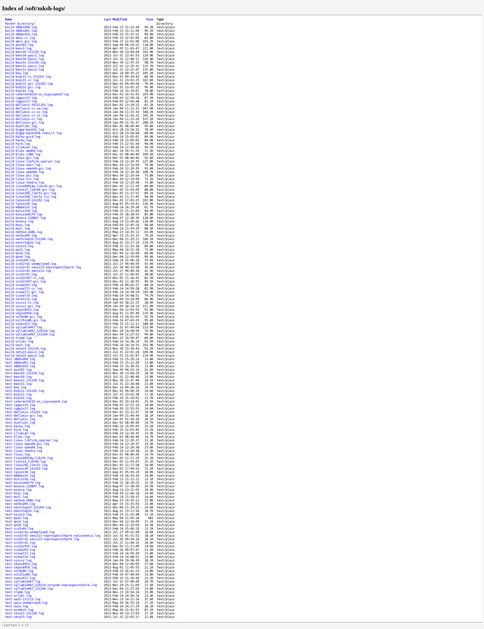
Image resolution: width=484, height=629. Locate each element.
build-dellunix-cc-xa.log (26, 108)
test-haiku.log (17, 426)
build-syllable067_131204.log (29, 334)
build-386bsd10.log (21, 34)
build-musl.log (17, 228)
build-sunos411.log (21, 324)
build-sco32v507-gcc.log (25, 281)
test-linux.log (17, 454)
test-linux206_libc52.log (26, 465)
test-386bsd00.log (20, 359)
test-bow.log (15, 387)
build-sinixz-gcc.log (22, 306)
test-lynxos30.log (20, 472)
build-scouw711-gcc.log (24, 292)
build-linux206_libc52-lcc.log (30, 196)
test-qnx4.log (16, 521)
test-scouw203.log (20, 550)
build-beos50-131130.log (25, 52)
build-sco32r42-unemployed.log (30, 264)
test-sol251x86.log (21, 574)
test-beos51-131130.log (24, 380)
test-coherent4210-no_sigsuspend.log (36, 401)
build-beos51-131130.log (25, 62)
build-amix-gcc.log (21, 41)
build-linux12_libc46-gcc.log (29, 189)
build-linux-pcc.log (22, 175)
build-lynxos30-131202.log (27, 200)
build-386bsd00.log (21, 27)
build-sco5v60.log (20, 260)
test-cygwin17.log (20, 408)
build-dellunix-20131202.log (29, 105)
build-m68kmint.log (21, 207)
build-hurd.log (17, 144)
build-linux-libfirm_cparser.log (32, 161)
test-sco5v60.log (19, 528)
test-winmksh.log (19, 610)
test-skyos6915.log (21, 564)
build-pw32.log (17, 249)
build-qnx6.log (17, 257)
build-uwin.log (17, 345)
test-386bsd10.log (20, 366)
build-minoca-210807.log (25, 218)
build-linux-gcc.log (22, 158)
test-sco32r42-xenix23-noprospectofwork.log (42, 539)
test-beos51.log (18, 384)
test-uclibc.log (18, 595)
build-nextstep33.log (22, 242)
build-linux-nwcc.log (22, 165)
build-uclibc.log (19, 341)
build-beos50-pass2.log (24, 59)
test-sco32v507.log (21, 546)
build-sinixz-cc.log (22, 302)
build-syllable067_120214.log (29, 331)
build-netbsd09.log (21, 235)
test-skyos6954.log (21, 567)
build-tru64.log (18, 338)
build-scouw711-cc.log (23, 288)
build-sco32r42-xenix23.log (28, 271)
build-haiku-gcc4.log (22, 136)
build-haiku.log (18, 140)
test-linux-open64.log (23, 447)
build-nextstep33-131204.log (29, 239)
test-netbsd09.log (20, 504)
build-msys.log (17, 225)
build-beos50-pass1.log (24, 55)
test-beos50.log (18, 377)
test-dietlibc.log (20, 422)
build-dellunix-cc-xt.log (26, 115)
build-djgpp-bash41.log (24, 129)
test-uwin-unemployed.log (26, 603)
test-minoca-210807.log (24, 486)
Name (8, 19)
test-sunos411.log (20, 578)
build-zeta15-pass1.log (24, 352)
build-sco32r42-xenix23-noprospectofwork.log (43, 267)
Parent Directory (19, 23)
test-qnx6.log (16, 525)
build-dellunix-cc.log (23, 119)
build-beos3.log (18, 48)
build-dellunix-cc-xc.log (26, 112)
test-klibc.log (17, 437)
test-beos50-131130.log (24, 373)
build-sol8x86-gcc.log (23, 317)
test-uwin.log (16, 606)
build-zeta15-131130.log (25, 348)
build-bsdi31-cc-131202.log (28, 76)
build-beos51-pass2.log (24, 69)
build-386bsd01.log (21, 31)
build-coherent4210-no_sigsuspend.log (37, 94)
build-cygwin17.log (21, 101)
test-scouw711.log (20, 553)
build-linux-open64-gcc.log (28, 168)
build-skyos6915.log (22, 309)
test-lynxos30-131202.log (26, 468)
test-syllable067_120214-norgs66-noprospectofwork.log (51, 585)
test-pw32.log (16, 518)
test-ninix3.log (18, 514)
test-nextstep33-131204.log (28, 507)
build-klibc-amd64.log (23, 151)
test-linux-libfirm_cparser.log (31, 440)
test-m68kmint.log (20, 475)
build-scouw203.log (21, 285)
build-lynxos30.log (21, 204)
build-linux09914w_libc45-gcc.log (33, 186)
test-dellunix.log (20, 419)
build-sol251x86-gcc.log (25, 320)
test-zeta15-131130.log (24, 613)
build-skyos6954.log (22, 313)
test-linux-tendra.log (23, 451)
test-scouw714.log (20, 557)
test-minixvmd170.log (22, 482)
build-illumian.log (21, 147)
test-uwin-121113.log (22, 599)
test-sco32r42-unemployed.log (29, 532)
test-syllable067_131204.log (29, 588)
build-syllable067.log (23, 327)
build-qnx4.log (17, 253)
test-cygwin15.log (20, 405)
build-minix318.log (21, 211)
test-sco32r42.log (20, 543)
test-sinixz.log (18, 560)
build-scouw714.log (21, 295)
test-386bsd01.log (20, 362)
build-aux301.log (19, 45)
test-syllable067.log (22, 581)
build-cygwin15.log (21, 98)
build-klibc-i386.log (22, 154)
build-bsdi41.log (19, 91)
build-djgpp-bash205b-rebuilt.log (33, 133)
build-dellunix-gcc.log (24, 122)
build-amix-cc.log (20, 38)
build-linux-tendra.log (24, 182)
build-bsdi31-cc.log (22, 80)
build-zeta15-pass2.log (24, 355)
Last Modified (115, 19)
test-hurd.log (16, 430)
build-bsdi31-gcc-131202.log (29, 83)
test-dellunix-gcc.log (23, 415)
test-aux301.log (18, 369)
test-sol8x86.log (19, 571)
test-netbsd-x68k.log (22, 500)
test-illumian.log (20, 433)
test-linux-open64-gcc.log (27, 444)
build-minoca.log (19, 221)
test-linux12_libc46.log (25, 461)
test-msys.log (16, 493)
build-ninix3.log (19, 246)
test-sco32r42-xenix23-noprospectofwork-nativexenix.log (52, 535)
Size (149, 19)
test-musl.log (16, 497)
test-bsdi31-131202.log (24, 391)
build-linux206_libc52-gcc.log (30, 193)
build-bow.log (16, 73)
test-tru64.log (17, 592)
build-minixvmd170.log (23, 214)
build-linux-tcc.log (22, 179)
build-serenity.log (21, 299)
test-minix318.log (20, 479)
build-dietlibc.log (21, 126)
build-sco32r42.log (21, 274)
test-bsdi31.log (18, 394)
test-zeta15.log (18, 617)
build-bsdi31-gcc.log (22, 87)
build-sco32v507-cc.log (24, 278)
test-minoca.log (18, 490)
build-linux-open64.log (24, 172)
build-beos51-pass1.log (24, 66)
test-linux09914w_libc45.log (29, 458)
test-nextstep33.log (22, 511)
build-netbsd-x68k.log (23, 232)
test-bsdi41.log (18, 398)
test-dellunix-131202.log (26, 412)
